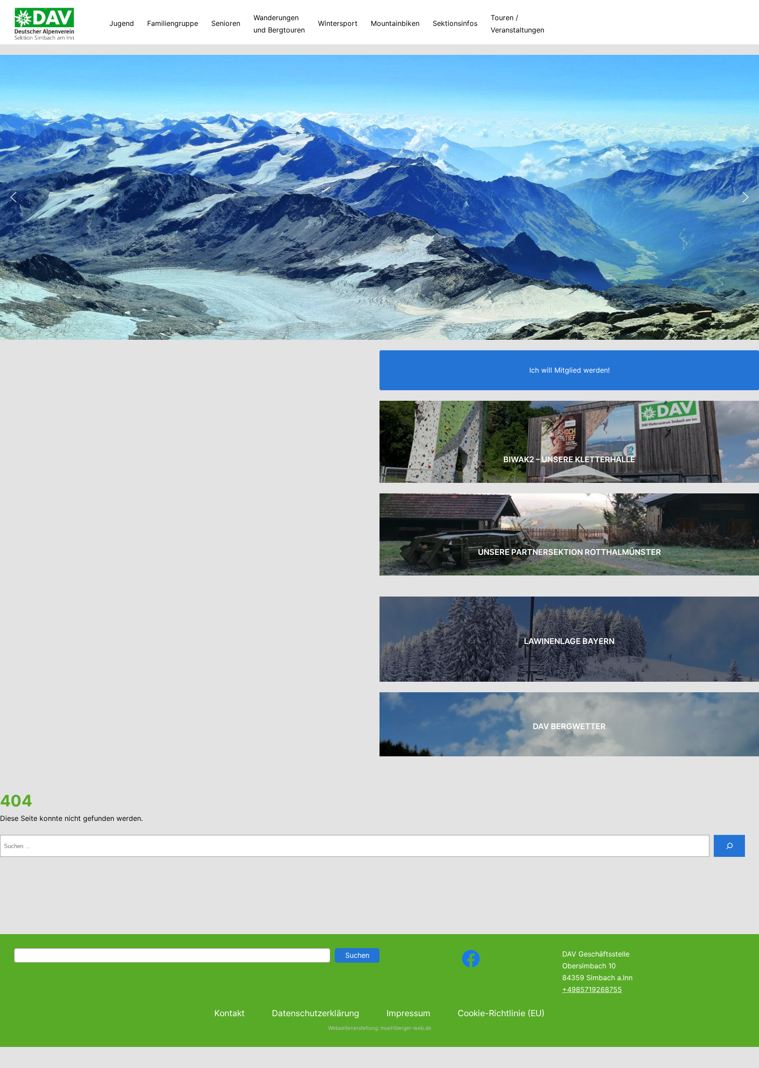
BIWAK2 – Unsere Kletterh (559, 459)
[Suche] (729, 845)
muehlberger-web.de (405, 1028)
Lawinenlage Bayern (569, 641)
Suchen (357, 955)
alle (625, 459)
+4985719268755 (592, 989)
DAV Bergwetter (569, 726)
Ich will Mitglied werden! (569, 370)
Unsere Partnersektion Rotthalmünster (569, 552)
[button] (13, 197)
